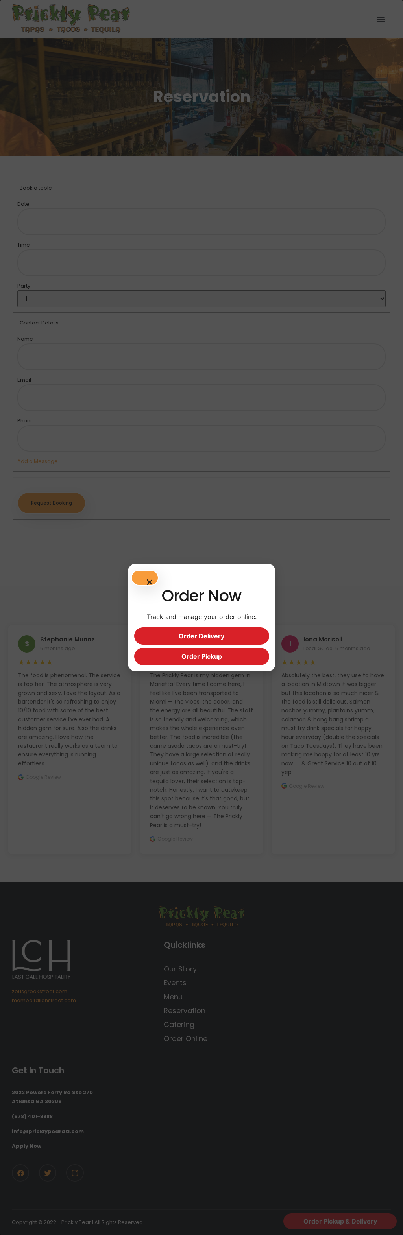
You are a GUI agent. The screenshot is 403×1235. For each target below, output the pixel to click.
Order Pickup (201, 656)
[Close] (145, 578)
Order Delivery (201, 636)
